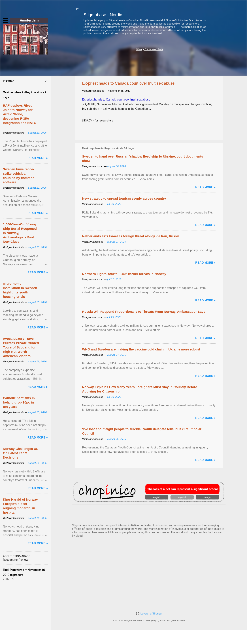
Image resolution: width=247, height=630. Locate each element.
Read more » (205, 187)
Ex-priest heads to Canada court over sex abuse (116, 99)
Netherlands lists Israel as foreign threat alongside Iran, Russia (131, 236)
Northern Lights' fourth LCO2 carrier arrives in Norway (124, 274)
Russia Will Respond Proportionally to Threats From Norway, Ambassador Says (143, 311)
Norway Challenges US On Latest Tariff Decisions (20, 453)
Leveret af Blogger (151, 613)
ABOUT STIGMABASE (16, 556)
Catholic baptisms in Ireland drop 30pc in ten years (19, 402)
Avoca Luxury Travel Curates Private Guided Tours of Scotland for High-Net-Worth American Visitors (21, 347)
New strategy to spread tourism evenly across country (124, 198)
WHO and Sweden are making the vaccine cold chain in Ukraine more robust (141, 349)
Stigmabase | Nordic (103, 14)
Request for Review (15, 559)
